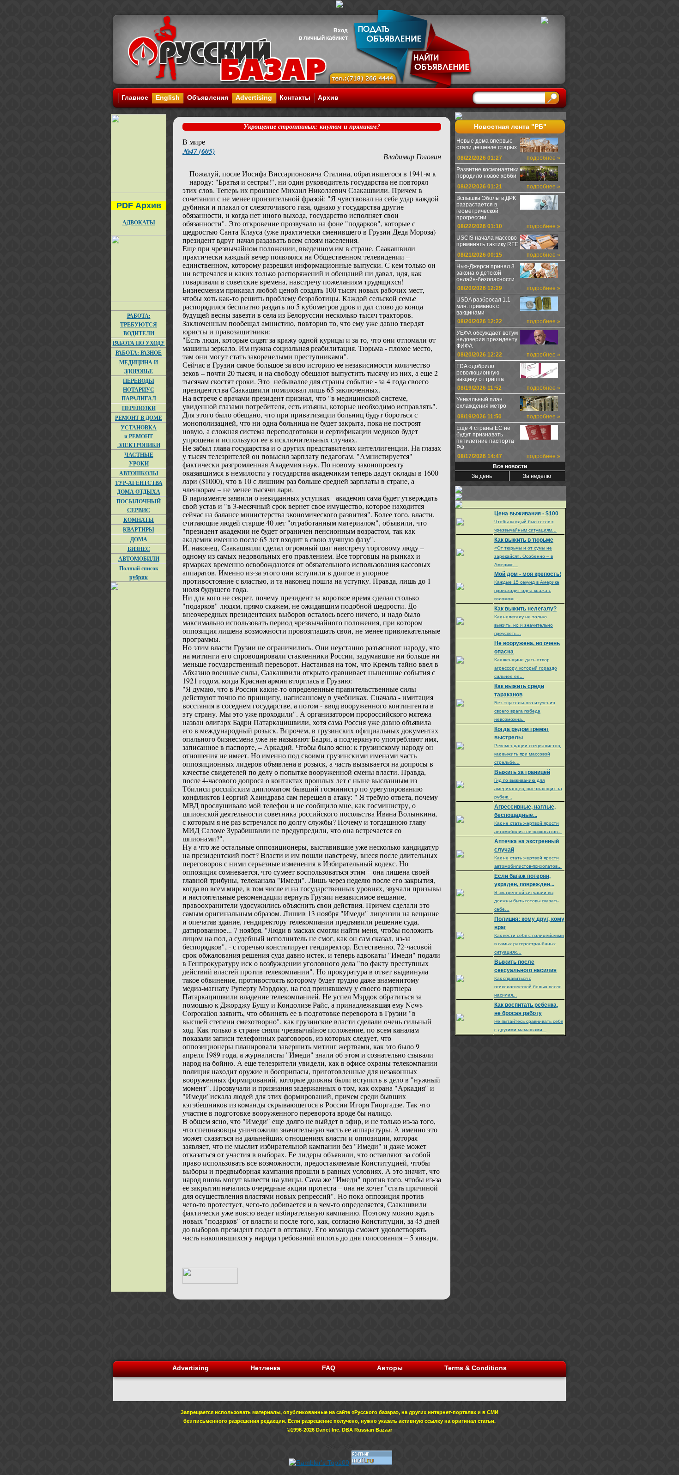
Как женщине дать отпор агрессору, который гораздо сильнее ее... (525, 668)
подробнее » (543, 158)
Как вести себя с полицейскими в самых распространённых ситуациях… (529, 944)
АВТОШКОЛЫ (138, 473)
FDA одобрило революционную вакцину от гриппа (480, 372)
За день (482, 476)
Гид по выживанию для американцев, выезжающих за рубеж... (528, 788)
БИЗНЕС (138, 549)
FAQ (328, 1368)
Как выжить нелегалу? (525, 608)
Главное (134, 97)
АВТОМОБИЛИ (138, 558)
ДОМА (138, 539)
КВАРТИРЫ (138, 529)
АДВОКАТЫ (138, 222)
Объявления (207, 97)
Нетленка (265, 1368)
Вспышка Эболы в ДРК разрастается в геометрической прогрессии (486, 208)
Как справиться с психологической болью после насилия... (528, 986)
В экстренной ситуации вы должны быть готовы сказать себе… (526, 901)
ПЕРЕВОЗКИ (139, 408)
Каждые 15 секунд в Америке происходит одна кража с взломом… (526, 590)
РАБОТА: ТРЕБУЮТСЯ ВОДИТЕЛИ (138, 324)
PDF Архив (138, 205)
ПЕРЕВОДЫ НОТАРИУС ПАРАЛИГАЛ (138, 389)
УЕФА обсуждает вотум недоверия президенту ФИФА (487, 339)
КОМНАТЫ (138, 520)
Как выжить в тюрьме (523, 540)
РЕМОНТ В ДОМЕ (138, 418)
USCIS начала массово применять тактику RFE (487, 241)
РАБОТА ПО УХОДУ (139, 343)
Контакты (294, 97)
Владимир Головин (412, 156)
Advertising (254, 97)
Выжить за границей (522, 772)
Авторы (390, 1368)
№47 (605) (198, 151)
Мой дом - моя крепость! (527, 574)
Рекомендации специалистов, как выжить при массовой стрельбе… (527, 754)
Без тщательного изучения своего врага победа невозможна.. (524, 711)
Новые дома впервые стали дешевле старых (486, 144)
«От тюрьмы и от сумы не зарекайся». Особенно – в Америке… (523, 556)
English (168, 97)
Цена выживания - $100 (526, 513)
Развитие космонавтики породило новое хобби (487, 172)
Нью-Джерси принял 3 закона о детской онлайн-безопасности (485, 273)
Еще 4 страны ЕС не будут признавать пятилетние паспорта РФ (485, 438)
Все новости (510, 466)
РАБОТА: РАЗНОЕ (138, 353)
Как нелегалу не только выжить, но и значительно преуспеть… (523, 625)
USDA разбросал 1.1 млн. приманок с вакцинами (483, 306)
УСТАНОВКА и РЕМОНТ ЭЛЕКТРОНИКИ (138, 436)
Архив (328, 97)
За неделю (537, 476)
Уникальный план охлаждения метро (481, 402)
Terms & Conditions (475, 1368)
